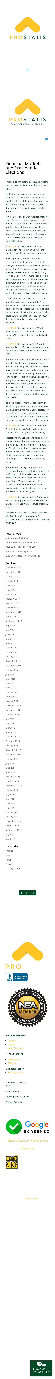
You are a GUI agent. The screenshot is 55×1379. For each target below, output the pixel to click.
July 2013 (10, 794)
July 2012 (10, 834)
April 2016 (11, 687)
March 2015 (11, 736)
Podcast (9, 864)
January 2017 (12, 656)
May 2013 (10, 803)
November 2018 (13, 572)
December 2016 (13, 661)
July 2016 (10, 674)
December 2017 (13, 607)
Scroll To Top (27, 892)
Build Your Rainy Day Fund (19, 551)
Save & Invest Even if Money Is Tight (23, 542)
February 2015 (13, 741)
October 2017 (12, 616)
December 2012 (13, 821)
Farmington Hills (16, 1072)
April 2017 (11, 643)
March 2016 (11, 692)
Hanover (12, 1040)
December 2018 (13, 567)
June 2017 (10, 634)
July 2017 (10, 630)
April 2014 (11, 772)
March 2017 (11, 647)
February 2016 (13, 696)
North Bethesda (15, 1048)
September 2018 (14, 576)
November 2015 (13, 710)
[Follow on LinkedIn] (19, 1110)
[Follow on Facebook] (8, 1110)
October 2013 (12, 781)
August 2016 (12, 670)
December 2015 (13, 705)
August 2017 (12, 625)
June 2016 (10, 679)
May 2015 (10, 727)
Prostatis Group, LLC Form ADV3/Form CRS (27, 1140)
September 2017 (14, 621)
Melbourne (13, 1059)
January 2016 (12, 701)
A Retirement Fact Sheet (17, 538)
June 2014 (10, 767)
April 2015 (11, 732)
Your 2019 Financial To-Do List (20, 546)
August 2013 (12, 790)
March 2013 (11, 812)
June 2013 (10, 799)
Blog (8, 855)
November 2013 (13, 776)
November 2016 (13, 665)
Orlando (12, 1063)
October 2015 (12, 714)
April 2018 (11, 590)
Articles (9, 850)
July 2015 (10, 719)
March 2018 (11, 594)
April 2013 (11, 808)
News (8, 859)
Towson (11, 1044)
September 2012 (14, 830)
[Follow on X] (25, 1110)
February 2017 (13, 652)
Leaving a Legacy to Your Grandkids (23, 555)
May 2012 (10, 839)
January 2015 (12, 745)
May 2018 (10, 585)
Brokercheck (31, 1198)
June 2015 (10, 723)
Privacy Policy (27, 1148)
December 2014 (13, 750)
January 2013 (12, 816)
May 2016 (10, 683)
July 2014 (10, 763)
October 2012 (12, 825)
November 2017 (13, 612)
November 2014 (13, 754)
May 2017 (10, 638)
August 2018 (12, 581)
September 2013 (14, 785)
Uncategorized (13, 868)
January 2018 (12, 603)
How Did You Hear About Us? (41, 1371)
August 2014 (12, 759)
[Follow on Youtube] (13, 1110)
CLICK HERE (12, 246)
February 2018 (13, 598)
